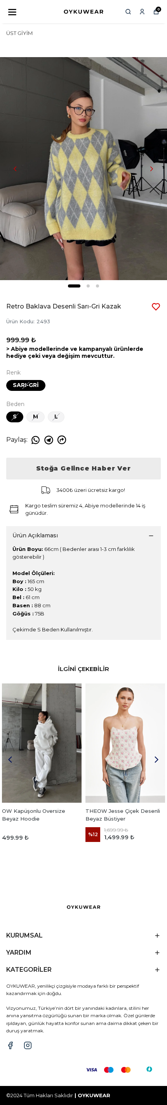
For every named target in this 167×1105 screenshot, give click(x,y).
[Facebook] (10, 1045)
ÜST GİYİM (19, 33)
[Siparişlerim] (142, 12)
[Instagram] (28, 1045)
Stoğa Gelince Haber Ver (83, 468)
